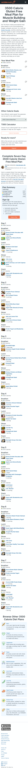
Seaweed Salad (10, 363)
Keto (7, 623)
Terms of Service (5, 758)
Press (2, 751)
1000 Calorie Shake (11, 85)
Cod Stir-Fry (9, 427)
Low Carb (9, 671)
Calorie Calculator (14, 133)
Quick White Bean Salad (12, 304)
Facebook (5, 762)
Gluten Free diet (5, 30)
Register (14, 148)
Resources (3, 743)
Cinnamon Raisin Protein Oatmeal (15, 516)
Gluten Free (9, 699)
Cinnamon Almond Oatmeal (13, 403)
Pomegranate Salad (11, 102)
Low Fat (8, 680)
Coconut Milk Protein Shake (14, 582)
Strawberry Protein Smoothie (14, 415)
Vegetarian (9, 642)
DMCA (2, 756)
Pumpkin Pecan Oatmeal (13, 291)
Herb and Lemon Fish (12, 316)
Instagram (5, 763)
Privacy (2, 754)
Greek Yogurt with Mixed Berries (15, 528)
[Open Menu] (25, 2)
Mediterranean (10, 661)
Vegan (8, 633)
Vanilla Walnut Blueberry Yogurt (15, 519)
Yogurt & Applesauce (12, 250)
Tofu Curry (9, 259)
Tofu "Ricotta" (10, 488)
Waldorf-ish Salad (11, 419)
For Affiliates (4, 753)
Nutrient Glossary (5, 738)
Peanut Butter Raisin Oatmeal (14, 569)
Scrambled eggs (10, 345)
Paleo (7, 652)
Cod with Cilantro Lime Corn (14, 98)
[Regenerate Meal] (25, 66)
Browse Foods (4, 733)
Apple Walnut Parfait (11, 386)
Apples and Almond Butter (13, 238)
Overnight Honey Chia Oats (13, 440)
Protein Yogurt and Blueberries (14, 329)
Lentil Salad (9, 485)
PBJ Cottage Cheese (12, 295)
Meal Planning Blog (5, 740)
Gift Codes (3, 742)
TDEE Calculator (5, 737)
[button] (14, 119)
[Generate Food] (25, 71)
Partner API (3, 747)
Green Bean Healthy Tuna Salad (15, 544)
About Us (3, 749)
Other (7, 709)
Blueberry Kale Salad (11, 246)
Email (4, 765)
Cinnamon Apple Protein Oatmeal (15, 349)
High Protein (9, 690)
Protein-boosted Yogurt (12, 406)
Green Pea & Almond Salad (13, 320)
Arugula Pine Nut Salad (12, 531)
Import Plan (14, 217)
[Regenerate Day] (25, 61)
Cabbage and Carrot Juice (13, 89)
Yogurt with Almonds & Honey (14, 307)
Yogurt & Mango (10, 76)
